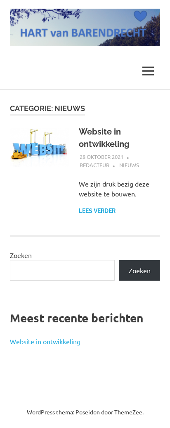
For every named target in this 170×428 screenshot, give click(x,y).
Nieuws (129, 164)
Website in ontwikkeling (45, 341)
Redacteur (94, 164)
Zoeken (21, 255)
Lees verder (97, 211)
